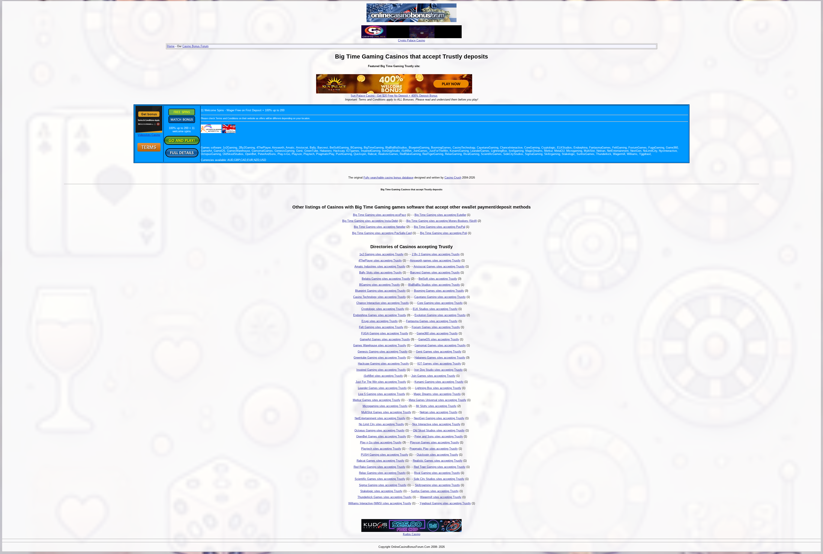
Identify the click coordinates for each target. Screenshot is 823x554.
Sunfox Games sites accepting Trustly (435, 491)
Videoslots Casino (149, 135)
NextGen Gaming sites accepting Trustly (439, 418)
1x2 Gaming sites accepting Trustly (381, 254)
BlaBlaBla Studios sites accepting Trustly (434, 284)
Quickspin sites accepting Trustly (437, 454)
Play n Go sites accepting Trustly (381, 442)
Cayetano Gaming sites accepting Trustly (440, 297)
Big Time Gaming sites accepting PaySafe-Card (382, 233)
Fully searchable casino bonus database (388, 177)
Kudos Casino (411, 534)
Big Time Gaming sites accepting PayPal (439, 226)
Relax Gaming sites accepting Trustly (382, 472)
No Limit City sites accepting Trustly (381, 424)
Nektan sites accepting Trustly (439, 412)
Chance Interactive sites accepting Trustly (382, 303)
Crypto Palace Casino (411, 40)
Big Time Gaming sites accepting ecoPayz (379, 214)
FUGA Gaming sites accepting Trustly (384, 333)
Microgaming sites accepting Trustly (385, 406)
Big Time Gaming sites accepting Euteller (440, 214)
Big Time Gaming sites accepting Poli (443, 233)
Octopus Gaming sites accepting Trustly (379, 430)
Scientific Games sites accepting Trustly (380, 478)
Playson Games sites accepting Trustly (434, 442)
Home (170, 46)
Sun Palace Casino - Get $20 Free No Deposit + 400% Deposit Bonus (394, 95)
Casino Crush (453, 177)
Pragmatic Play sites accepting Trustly (434, 448)
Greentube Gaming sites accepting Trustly (380, 357)
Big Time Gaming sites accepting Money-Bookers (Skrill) (441, 220)
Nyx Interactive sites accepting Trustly (436, 424)
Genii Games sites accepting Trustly (438, 351)
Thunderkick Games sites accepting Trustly (384, 497)
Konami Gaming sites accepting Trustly (439, 381)
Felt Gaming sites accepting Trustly (381, 327)
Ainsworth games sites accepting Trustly (435, 260)
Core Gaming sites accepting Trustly (440, 303)
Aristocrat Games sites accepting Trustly (439, 266)
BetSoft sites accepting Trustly (438, 278)
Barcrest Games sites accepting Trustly (435, 272)
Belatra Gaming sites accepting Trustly (386, 278)
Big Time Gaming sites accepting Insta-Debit (370, 220)
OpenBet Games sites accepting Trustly (381, 436)
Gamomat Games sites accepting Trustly (440, 345)
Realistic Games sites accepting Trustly (438, 460)
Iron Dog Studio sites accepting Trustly (438, 369)
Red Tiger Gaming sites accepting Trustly (440, 466)
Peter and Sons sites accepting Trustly (439, 436)
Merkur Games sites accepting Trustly (376, 400)
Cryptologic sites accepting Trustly (382, 309)
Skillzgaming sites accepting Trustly (437, 485)
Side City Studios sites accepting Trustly (439, 478)
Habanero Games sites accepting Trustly (440, 357)
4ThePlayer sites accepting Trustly (380, 260)
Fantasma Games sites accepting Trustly (432, 321)
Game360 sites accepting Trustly (437, 333)
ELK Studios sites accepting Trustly (435, 309)
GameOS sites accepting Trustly (438, 339)
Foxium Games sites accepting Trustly (436, 327)
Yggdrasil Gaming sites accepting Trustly (445, 503)
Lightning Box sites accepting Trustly (438, 388)
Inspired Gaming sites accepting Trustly (381, 369)
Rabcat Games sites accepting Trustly (380, 460)
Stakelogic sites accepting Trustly (381, 491)
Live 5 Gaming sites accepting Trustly (381, 394)
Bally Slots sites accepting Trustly (380, 272)
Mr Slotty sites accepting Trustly (436, 406)
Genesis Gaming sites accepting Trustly (383, 351)
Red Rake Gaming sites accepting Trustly (379, 466)
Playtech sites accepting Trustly (381, 448)
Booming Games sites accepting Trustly (439, 290)
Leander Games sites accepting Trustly (382, 388)
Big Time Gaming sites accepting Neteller (379, 226)
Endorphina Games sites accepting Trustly (379, 315)
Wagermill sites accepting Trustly (440, 497)
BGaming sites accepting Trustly (379, 284)
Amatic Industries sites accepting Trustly (379, 266)
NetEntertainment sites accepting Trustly (380, 418)
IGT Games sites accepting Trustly (439, 363)
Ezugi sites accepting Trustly (380, 321)
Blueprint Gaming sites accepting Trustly (380, 290)
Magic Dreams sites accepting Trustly (437, 394)
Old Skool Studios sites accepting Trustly (439, 430)
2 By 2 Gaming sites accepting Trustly (436, 254)
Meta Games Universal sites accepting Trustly (437, 400)
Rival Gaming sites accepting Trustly (437, 472)
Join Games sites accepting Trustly (433, 375)
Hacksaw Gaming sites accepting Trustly (383, 363)
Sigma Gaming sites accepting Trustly (383, 485)
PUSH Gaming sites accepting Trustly (384, 454)
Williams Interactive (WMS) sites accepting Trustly (379, 503)
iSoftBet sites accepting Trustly (383, 375)
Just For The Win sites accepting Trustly (381, 381)
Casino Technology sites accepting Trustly (379, 297)
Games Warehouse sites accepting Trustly (379, 345)
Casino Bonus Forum (195, 46)
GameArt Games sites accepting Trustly (385, 339)
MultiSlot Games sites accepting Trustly (386, 412)
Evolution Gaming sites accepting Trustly (440, 315)
